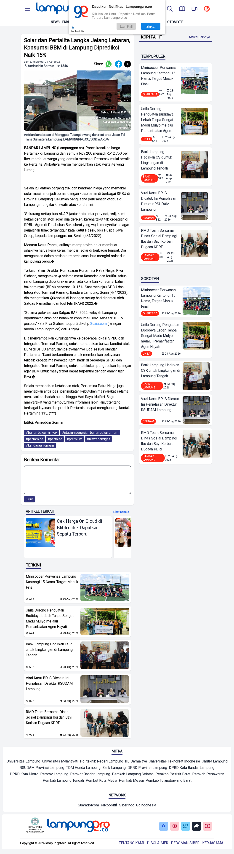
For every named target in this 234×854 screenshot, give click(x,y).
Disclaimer (157, 843)
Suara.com (98, 323)
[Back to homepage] (66, 9)
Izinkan (151, 26)
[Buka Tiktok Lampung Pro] (196, 826)
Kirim (29, 499)
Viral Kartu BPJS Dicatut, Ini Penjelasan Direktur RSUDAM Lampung (49, 683)
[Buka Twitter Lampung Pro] (185, 826)
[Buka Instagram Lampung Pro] (174, 826)
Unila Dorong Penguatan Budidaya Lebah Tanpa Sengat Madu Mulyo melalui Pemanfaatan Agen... (157, 120)
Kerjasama (212, 843)
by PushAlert (78, 31)
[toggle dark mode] (207, 9)
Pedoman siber (185, 843)
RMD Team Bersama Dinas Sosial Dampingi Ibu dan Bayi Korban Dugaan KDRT (49, 717)
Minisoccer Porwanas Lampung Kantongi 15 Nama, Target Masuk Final (52, 582)
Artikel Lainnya (199, 37)
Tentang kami (131, 843)
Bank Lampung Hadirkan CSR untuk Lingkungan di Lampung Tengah (49, 649)
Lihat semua (121, 512)
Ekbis (66, 22)
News (55, 22)
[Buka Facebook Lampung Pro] (163, 826)
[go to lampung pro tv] (194, 9)
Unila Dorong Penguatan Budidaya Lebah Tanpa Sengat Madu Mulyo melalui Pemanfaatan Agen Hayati (50, 618)
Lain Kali (126, 26)
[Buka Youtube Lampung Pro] (207, 826)
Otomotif (175, 22)
